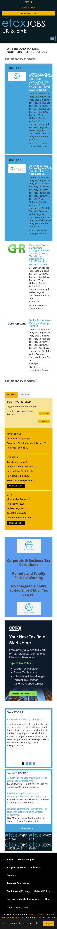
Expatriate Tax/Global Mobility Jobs (26, 443)
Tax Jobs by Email (16, 867)
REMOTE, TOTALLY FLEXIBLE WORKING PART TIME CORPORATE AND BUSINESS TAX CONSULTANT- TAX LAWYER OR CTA (40, 82)
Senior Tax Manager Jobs (21, 480)
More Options (16, 485)
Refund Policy (42, 891)
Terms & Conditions (18, 883)
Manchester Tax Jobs (19, 499)
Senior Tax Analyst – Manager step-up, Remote (40, 323)
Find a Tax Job (26, 859)
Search (25, 394)
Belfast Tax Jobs (16, 508)
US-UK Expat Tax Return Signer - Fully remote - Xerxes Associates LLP (40, 169)
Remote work (15, 503)
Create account (28, 7)
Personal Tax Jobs (17, 447)
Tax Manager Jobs (17, 462)
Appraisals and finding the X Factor (25, 719)
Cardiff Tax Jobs (16, 512)
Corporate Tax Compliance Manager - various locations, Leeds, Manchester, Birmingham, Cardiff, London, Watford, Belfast (39, 254)
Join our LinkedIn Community (24, 898)
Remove (45, 413)
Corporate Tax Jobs (18, 438)
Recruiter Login (28, 13)
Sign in (28, 2)
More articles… (28, 828)
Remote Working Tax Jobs (21, 466)
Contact (11, 875)
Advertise (36, 867)
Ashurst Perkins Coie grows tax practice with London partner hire (27, 779)
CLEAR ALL (44, 421)
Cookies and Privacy (18, 891)
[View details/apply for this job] (17, 76)
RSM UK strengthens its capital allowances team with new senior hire (26, 795)
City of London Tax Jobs (20, 517)
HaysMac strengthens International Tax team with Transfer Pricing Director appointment (27, 811)
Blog (47, 898)
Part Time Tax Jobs (18, 475)
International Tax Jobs (20, 471)
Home (10, 859)
